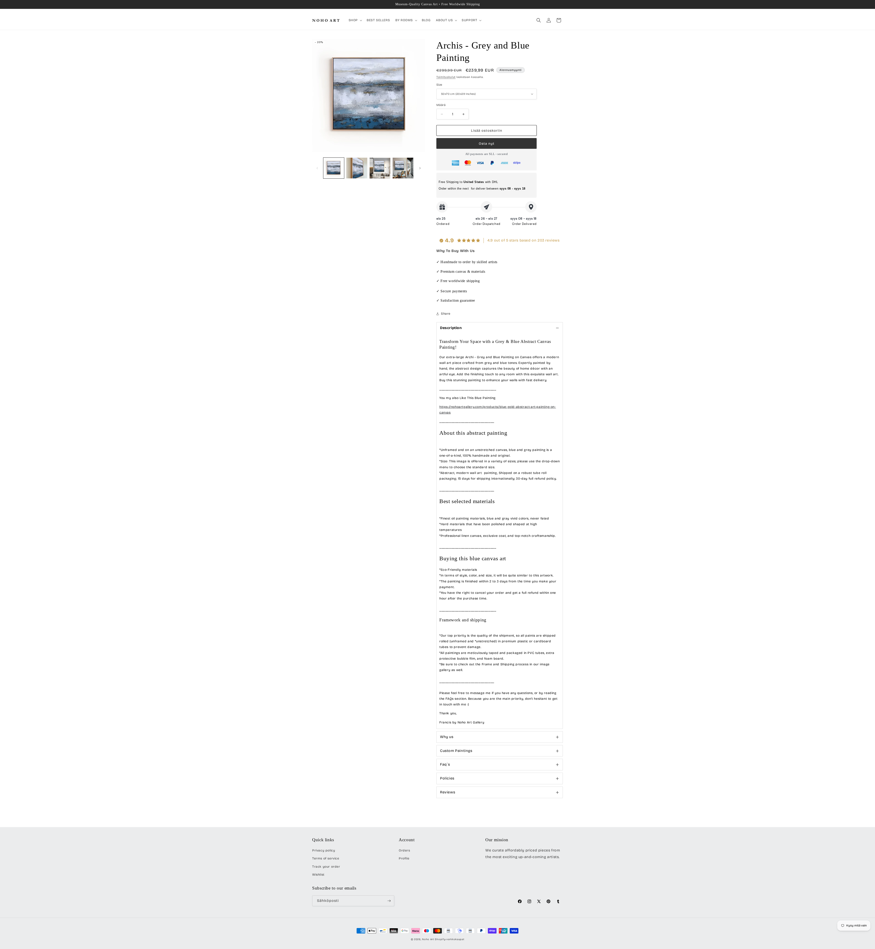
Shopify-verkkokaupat (449, 939)
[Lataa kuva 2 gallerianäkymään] (356, 168)
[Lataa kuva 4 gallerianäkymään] (403, 168)
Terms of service (325, 858)
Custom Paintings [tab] (456, 750)
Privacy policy (323, 850)
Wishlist (318, 875)
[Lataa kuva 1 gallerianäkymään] (333, 168)
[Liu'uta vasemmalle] (317, 168)
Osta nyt (486, 143)
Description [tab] (451, 328)
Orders (404, 850)
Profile (404, 858)
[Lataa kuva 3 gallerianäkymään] (380, 168)
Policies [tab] (447, 778)
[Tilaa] (389, 900)
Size (439, 85)
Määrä (440, 105)
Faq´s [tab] (445, 764)
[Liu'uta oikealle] (420, 168)
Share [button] (445, 314)
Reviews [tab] (447, 792)
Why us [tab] (446, 737)
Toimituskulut (446, 77)
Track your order (326, 867)
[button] (355, 20)
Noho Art (428, 939)
